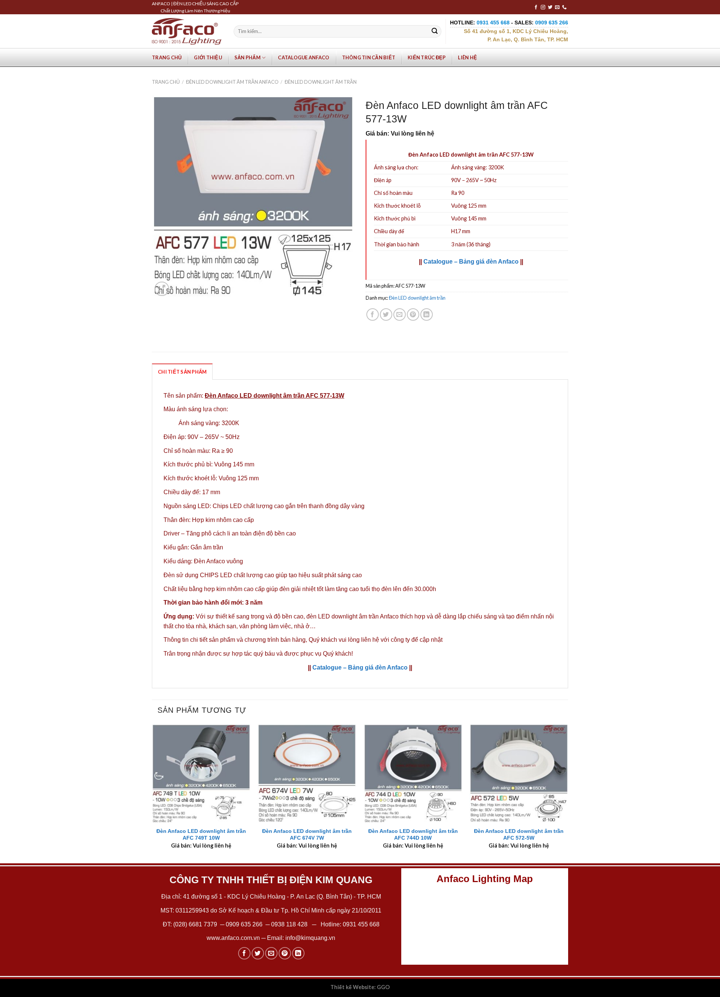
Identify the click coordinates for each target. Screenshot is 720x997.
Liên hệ (467, 57)
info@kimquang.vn (310, 938)
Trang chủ (167, 57)
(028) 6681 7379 (196, 924)
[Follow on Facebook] (536, 7)
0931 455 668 (361, 924)
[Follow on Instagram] (543, 7)
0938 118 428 (289, 924)
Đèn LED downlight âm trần (321, 82)
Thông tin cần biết (369, 57)
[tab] (182, 371)
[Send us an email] (557, 7)
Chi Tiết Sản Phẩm (182, 372)
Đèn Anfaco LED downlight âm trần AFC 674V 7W (307, 834)
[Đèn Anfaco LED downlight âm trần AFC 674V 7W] (307, 773)
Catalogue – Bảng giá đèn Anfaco (471, 261)
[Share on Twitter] (386, 314)
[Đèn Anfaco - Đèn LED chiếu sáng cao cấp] (187, 31)
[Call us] (564, 7)
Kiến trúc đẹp (427, 57)
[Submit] (434, 31)
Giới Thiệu (208, 57)
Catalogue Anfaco (303, 57)
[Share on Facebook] (372, 314)
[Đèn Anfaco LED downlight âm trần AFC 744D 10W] (413, 773)
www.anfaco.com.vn (233, 938)
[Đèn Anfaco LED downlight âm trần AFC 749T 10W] (201, 773)
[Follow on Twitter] (550, 7)
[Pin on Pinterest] (413, 314)
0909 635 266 (244, 924)
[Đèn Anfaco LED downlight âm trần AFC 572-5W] (519, 773)
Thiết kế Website (352, 987)
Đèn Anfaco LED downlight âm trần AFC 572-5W (519, 834)
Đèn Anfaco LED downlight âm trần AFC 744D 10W (413, 834)
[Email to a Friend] (399, 314)
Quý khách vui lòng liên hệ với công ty (359, 640)
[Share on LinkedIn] (426, 314)
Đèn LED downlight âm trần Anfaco (232, 82)
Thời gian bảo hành (396, 244)
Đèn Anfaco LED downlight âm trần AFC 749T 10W (201, 834)
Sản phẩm (247, 57)
